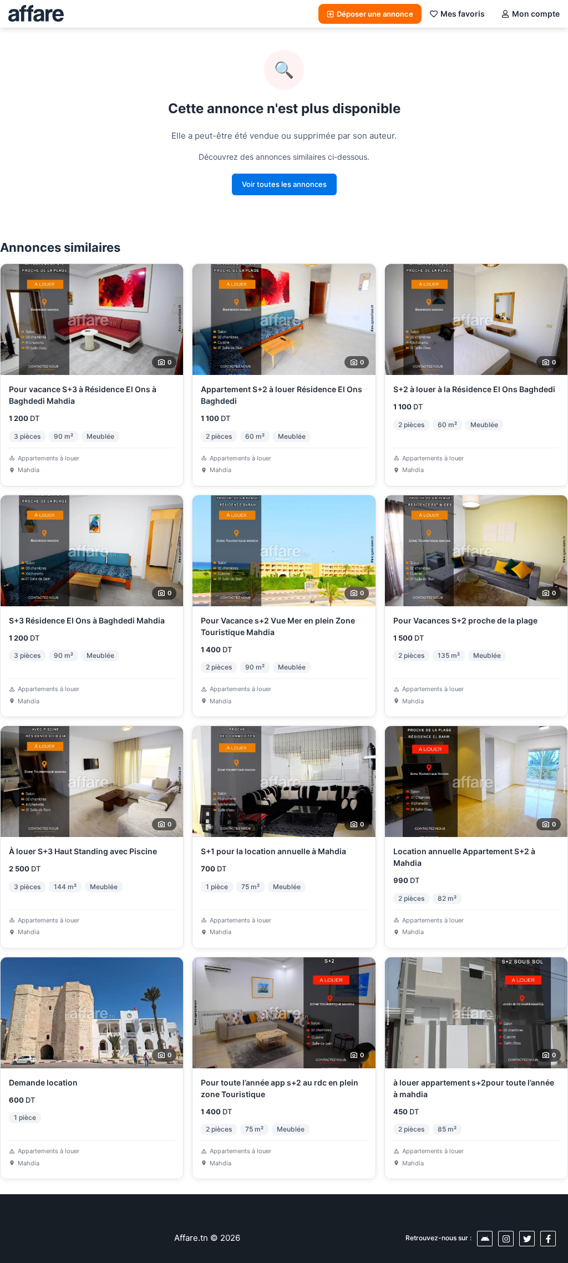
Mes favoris (462, 13)
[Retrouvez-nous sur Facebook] (548, 1238)
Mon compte (536, 13)
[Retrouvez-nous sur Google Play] (485, 1238)
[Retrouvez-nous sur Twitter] (527, 1238)
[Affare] (36, 14)
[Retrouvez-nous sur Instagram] (506, 1238)
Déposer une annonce (375, 13)
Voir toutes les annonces (284, 184)
